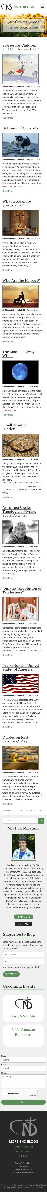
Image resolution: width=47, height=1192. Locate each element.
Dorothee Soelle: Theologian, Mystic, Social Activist (19, 511)
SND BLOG (23, 1156)
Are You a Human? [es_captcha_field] (21, 967)
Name (3, 1056)
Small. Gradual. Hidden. (15, 427)
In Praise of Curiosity (20, 128)
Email (3, 1065)
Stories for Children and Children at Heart (21, 47)
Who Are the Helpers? (21, 280)
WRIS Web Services (35, 1188)
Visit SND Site (23, 1016)
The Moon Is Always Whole (19, 354)
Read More (7, 118)
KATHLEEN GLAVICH (23, 1146)
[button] (42, 6)
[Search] (41, 821)
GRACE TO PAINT (23, 1151)
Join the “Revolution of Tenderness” (21, 590)
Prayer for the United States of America (20, 667)
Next (39, 810)
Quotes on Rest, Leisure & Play (15, 739)
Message (5, 1073)
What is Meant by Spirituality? (17, 203)
